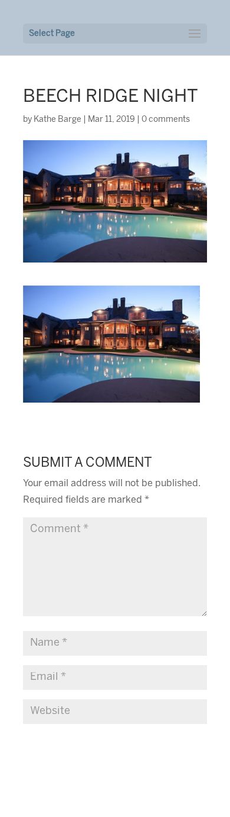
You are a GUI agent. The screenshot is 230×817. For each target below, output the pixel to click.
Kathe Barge (57, 120)
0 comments (166, 120)
